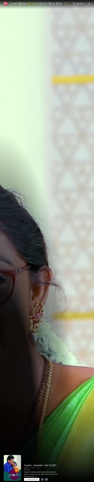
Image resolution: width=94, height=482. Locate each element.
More (36, 476)
